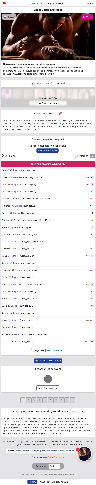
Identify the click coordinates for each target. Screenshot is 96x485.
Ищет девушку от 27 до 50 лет (35, 198)
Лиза (4, 227)
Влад (4, 305)
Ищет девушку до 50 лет (31, 177)
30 (9, 255)
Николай (6, 205)
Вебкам (87, 16)
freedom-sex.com (11, 441)
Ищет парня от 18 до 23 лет (33, 334)
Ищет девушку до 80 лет (31, 241)
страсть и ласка (58, 451)
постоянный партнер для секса (36, 451)
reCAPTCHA (39, 475)
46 (9, 305)
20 (11, 213)
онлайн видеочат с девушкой (48, 164)
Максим (6, 184)
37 (11, 313)
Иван (4, 177)
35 (13, 205)
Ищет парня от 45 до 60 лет (32, 284)
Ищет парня (25, 227)
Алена (5, 334)
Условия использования (66, 475)
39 (11, 198)
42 (12, 220)
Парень (6, 220)
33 (9, 341)
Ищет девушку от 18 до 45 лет (36, 220)
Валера (5, 213)
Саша (4, 241)
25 (13, 234)
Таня (4, 284)
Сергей (5, 170)
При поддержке (48, 457)
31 (11, 263)
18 (12, 184)
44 (9, 241)
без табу (18, 451)
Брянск (16, 170)
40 (11, 170)
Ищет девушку (28, 170)
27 (12, 191)
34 (9, 177)
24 (10, 334)
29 (9, 284)
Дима (4, 298)
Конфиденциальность (51, 475)
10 (72, 400)
